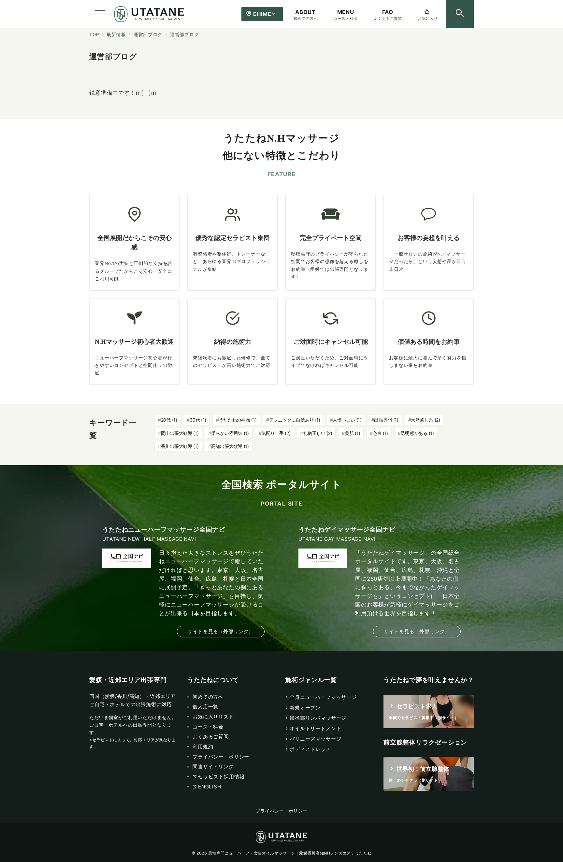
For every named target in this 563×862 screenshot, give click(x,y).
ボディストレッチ (310, 749)
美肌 (352, 433)
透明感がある (417, 433)
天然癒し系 (425, 420)
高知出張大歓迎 (230, 446)
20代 (169, 420)
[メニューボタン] (100, 14)
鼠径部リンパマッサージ (318, 718)
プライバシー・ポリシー (281, 810)
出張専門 (386, 420)
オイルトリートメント (315, 728)
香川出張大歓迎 (180, 446)
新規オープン (305, 707)
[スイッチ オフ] (460, 14)
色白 (380, 433)
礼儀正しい (317, 433)
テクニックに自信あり (294, 420)
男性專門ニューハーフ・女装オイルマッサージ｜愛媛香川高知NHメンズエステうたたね (289, 853)
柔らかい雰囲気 (230, 433)
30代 (198, 420)
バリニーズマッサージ (315, 739)
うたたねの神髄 (238, 420)
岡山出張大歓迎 (180, 433)
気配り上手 (275, 433)
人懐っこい (347, 420)
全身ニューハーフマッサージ (323, 697)
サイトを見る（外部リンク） (221, 631)
